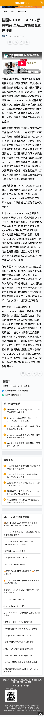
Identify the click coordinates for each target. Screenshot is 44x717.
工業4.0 (16, 386)
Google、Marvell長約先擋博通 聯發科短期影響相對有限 (23, 436)
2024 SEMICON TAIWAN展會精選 (18, 622)
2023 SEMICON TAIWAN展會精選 (18, 655)
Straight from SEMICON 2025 (17, 557)
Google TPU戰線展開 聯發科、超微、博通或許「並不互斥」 (22, 419)
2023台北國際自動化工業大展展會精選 (20, 662)
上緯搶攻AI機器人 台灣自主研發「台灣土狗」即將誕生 (23, 484)
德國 (6, 386)
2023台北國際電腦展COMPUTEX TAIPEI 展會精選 (21, 670)
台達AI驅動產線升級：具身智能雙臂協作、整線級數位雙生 (23, 475)
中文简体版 (18, 686)
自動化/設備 (21, 11)
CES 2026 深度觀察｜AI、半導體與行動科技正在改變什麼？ (22, 533)
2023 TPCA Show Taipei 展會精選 (18, 648)
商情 (12, 11)
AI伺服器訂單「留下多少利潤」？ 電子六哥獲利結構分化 (23, 411)
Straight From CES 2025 (14, 606)
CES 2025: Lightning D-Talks (16, 599)
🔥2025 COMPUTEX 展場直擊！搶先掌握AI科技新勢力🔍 (21, 582)
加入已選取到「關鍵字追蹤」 (16, 391)
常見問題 (19, 682)
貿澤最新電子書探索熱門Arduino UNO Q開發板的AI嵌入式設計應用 (23, 492)
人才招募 (27, 682)
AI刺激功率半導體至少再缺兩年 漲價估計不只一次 (23, 444)
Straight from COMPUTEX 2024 (17, 635)
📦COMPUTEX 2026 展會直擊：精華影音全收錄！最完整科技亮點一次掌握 (21, 524)
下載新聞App (11, 689)
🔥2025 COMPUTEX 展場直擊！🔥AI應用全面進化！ (22, 572)
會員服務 (14, 680)
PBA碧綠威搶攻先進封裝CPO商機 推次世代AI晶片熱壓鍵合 (23, 467)
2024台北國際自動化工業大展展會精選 (20, 628)
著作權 (34, 680)
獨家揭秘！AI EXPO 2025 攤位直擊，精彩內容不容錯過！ (22, 591)
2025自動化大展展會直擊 (14, 551)
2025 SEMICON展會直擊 (14, 564)
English (28, 686)
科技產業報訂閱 (24, 680)
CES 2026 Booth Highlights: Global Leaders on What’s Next (19, 543)
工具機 (27, 386)
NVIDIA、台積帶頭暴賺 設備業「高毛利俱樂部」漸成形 (23, 427)
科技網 (4, 11)
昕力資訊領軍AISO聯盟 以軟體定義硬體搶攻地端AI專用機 (23, 501)
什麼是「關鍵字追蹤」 (13, 395)
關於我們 (6, 680)
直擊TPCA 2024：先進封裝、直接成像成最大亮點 (22, 614)
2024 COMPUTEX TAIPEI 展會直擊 (19, 642)
